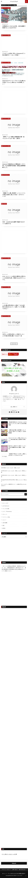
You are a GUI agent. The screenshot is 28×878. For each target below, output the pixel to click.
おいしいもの (5, 503)
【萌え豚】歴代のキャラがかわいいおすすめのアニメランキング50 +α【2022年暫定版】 (18, 423)
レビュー (4, 519)
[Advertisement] (14, 102)
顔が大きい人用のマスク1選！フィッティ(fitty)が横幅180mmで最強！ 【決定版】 (17, 447)
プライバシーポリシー (6, 869)
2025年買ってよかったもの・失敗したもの (10, 467)
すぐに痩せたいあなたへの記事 (9, 854)
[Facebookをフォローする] (11, 412)
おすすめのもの (6, 174)
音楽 (3, 525)
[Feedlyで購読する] (16, 412)
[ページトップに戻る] (25, 875)
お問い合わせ (15, 869)
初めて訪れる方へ (22, 869)
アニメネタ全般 (5, 508)
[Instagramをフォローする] (14, 412)
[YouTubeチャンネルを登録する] (18, 412)
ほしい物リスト (14, 406)
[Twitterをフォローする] (9, 412)
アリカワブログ (14, 1)
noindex (4, 203)
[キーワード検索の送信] (26, 494)
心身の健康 (4, 522)
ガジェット (4, 514)
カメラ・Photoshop (7, 511)
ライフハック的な (6, 7)
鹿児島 (3, 528)
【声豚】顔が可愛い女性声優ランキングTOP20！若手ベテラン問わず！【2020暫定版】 (17, 431)
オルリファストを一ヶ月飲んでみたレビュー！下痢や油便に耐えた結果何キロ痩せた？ (18, 439)
